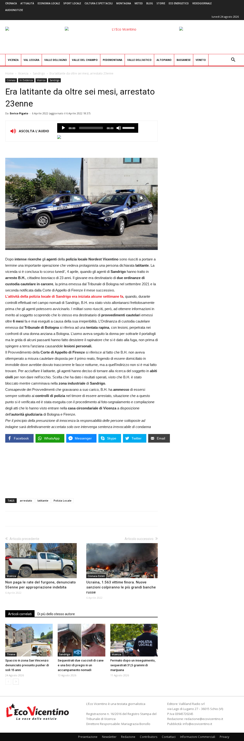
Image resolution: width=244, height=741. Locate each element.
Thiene (11, 654)
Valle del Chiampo (85, 60)
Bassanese (184, 60)
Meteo (139, 3)
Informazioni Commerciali (197, 737)
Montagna (123, 3)
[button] (233, 60)
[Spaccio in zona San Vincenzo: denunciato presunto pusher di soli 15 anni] (29, 640)
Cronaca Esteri (96, 576)
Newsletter (109, 737)
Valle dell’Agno (55, 60)
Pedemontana (112, 60)
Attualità (27, 3)
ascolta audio (63, 128)
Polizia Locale (62, 500)
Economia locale (49, 3)
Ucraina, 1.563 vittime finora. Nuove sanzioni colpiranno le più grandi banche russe (121, 587)
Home (9, 73)
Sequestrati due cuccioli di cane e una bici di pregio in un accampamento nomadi (81, 665)
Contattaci (169, 737)
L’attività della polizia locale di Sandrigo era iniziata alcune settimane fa (64, 296)
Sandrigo (39, 73)
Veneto (201, 60)
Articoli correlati (20, 614)
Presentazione (87, 737)
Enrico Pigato (19, 113)
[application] (97, 128)
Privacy (224, 737)
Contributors (148, 737)
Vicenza (13, 60)
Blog (149, 3)
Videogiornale (202, 3)
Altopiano (164, 60)
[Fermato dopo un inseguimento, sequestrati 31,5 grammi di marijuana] (134, 640)
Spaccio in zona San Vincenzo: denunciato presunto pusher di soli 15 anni (27, 665)
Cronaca (11, 3)
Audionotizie (14, 10)
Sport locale (72, 3)
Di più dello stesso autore (56, 614)
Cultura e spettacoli (99, 3)
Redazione (128, 737)
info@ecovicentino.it (197, 724)
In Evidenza (26, 80)
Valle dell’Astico (139, 60)
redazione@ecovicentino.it (203, 719)
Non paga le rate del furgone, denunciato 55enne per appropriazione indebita (40, 584)
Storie (161, 3)
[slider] (129, 127)
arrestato (26, 500)
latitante (42, 500)
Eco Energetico (179, 3)
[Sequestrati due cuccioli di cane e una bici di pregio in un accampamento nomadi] (81, 640)
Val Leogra (31, 60)
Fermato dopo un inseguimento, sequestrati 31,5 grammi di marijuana (132, 665)
